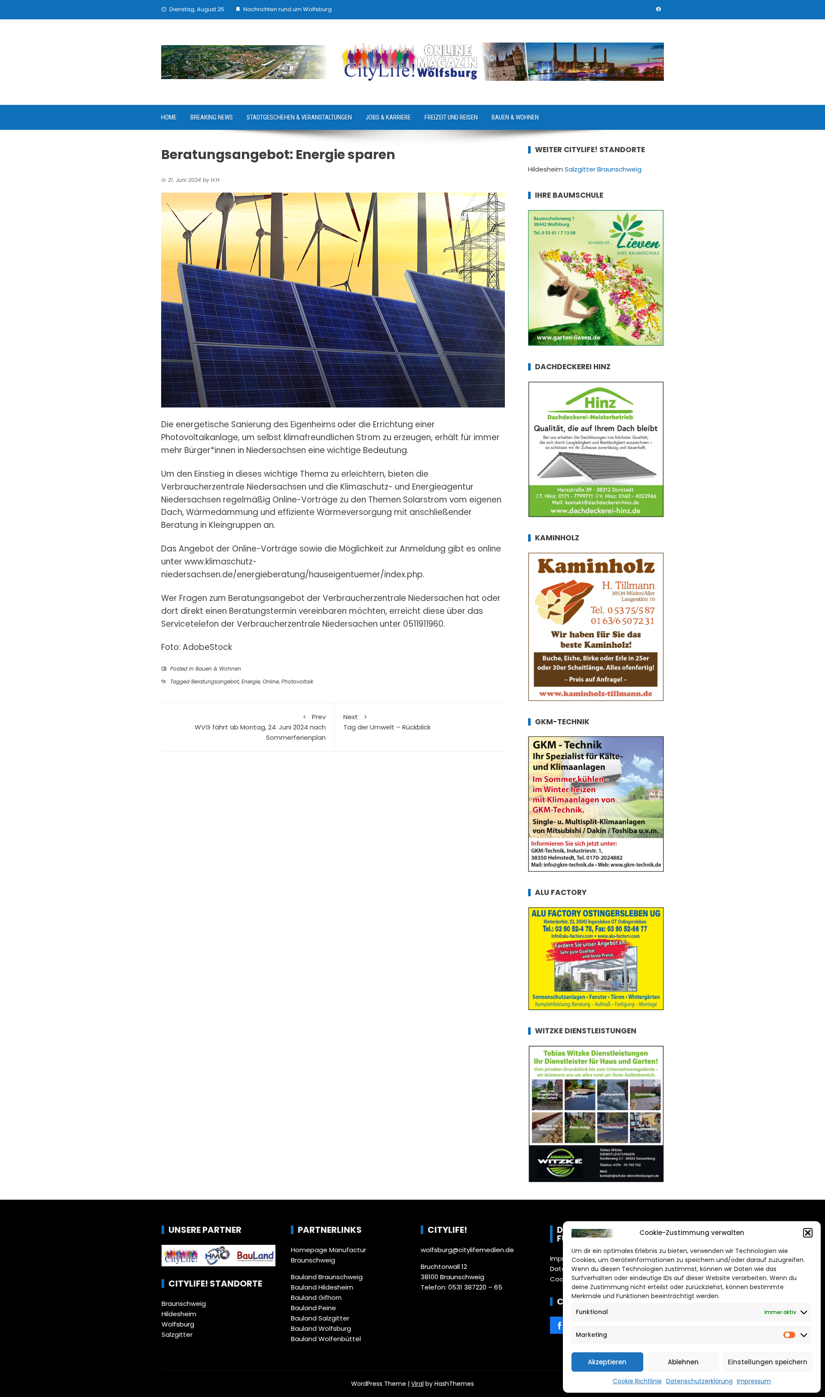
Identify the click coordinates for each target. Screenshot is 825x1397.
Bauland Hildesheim (322, 1287)
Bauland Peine (313, 1307)
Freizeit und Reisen (451, 117)
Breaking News (211, 117)
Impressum (754, 1381)
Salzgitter (177, 1334)
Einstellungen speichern (767, 1361)
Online (271, 681)
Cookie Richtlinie (637, 1381)
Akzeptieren (607, 1361)
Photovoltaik (297, 681)
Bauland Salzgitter (320, 1318)
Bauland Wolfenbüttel (326, 1338)
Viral (417, 1383)
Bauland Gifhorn (316, 1297)
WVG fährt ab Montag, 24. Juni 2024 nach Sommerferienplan (260, 727)
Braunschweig (184, 1303)
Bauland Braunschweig (327, 1276)
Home (169, 117)
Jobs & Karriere (388, 117)
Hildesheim (179, 1313)
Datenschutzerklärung (699, 1381)
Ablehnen (683, 1361)
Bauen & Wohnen (515, 117)
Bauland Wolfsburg (321, 1328)
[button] (808, 1233)
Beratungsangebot (215, 681)
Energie (250, 681)
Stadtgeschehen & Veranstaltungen (299, 117)
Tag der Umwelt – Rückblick (387, 722)
